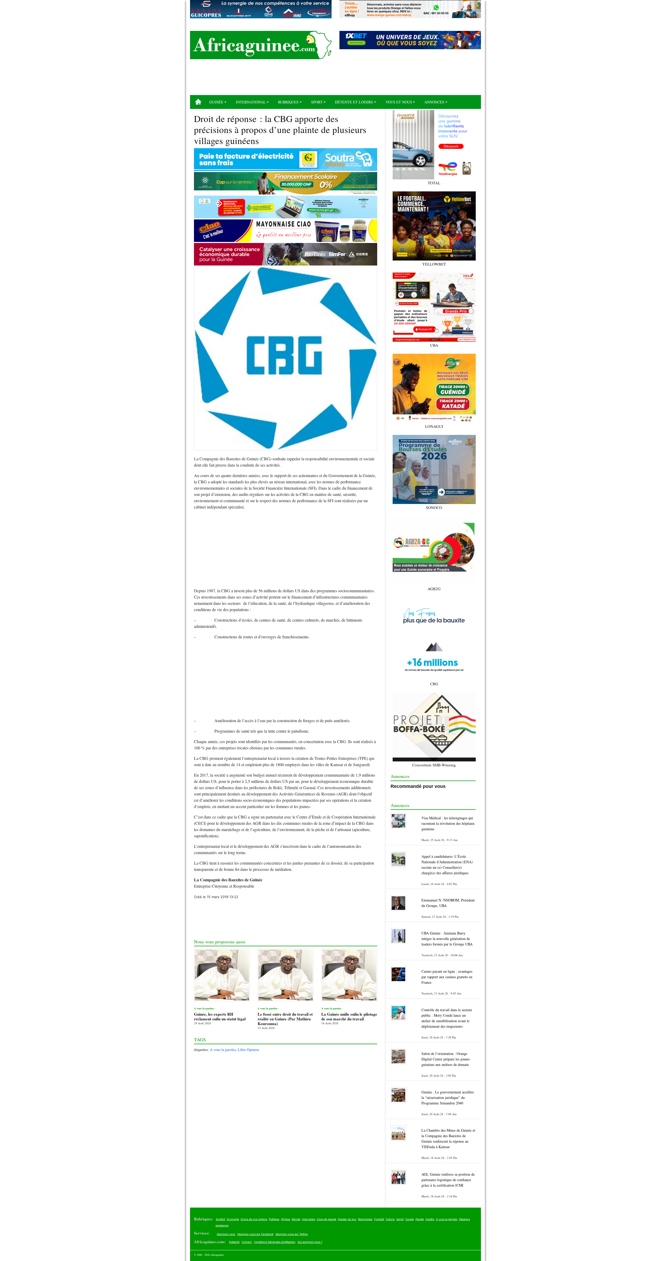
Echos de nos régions (254, 1219)
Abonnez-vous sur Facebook (255, 1234)
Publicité (234, 1241)
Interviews (308, 1219)
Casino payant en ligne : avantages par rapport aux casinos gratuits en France (446, 977)
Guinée (216, 101)
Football (379, 1219)
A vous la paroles (223, 1049)
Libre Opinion (248, 1049)
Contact (247, 1241)
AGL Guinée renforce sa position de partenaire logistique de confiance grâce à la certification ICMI (448, 1180)
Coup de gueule (326, 1219)
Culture (390, 1219)
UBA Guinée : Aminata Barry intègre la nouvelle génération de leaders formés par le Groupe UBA (447, 939)
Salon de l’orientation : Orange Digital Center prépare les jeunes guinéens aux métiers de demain (445, 1059)
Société (220, 1219)
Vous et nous (399, 101)
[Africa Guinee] (261, 45)
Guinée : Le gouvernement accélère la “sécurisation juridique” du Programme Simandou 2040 (447, 1097)
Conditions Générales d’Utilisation (274, 1241)
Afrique (285, 1219)
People (419, 1219)
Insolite (429, 1219)
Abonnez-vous (226, 1234)
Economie (233, 1219)
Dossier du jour (347, 1219)
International (251, 101)
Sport (317, 101)
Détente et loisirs (354, 101)
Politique (274, 1219)
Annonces (434, 101)
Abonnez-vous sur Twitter (291, 1234)
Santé (400, 1219)
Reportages (365, 1219)
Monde (296, 1219)
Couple (409, 1219)
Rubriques (288, 101)
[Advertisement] (335, 79)
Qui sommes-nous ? (309, 1241)
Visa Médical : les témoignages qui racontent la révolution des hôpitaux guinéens (448, 823)
